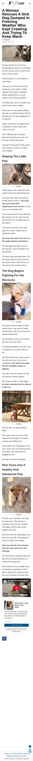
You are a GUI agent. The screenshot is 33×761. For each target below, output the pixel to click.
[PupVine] (16, 3)
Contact (23, 756)
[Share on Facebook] (4, 639)
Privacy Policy (17, 754)
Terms (25, 754)
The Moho (18, 186)
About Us (7, 754)
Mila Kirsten (7, 39)
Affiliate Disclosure (13, 756)
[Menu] (3, 3)
